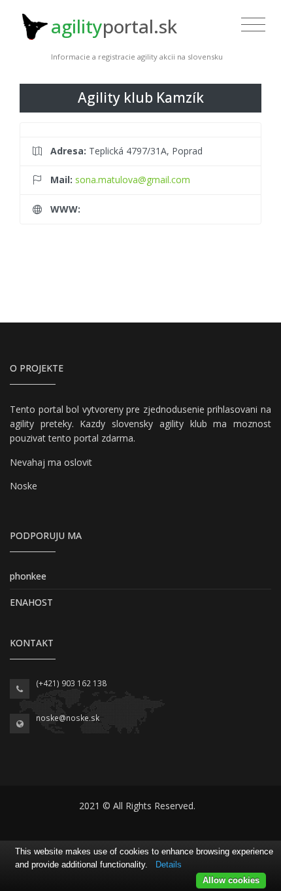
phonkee (28, 576)
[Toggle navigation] (253, 25)
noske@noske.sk (67, 718)
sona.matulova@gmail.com (132, 179)
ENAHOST (31, 602)
